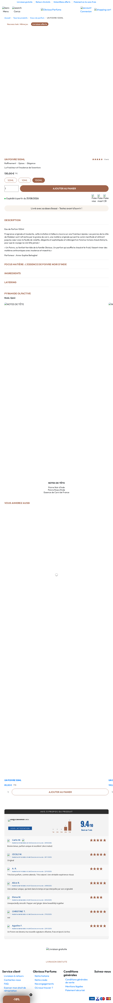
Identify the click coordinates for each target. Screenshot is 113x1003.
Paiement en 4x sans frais (85, 2)
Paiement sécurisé (75, 990)
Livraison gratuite (25, 2)
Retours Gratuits (43, 2)
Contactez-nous (12, 979)
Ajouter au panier (64, 188)
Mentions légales (74, 986)
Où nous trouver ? (44, 987)
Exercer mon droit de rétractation (15, 989)
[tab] (56, 222)
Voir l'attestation (20, 828)
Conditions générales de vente (76, 981)
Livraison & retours (14, 975)
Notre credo (41, 979)
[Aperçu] (57, 776)
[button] (16, 999)
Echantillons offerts (62, 2)
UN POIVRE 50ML (12, 780)
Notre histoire (42, 975)
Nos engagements (44, 983)
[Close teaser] (30, 994)
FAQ (6, 983)
